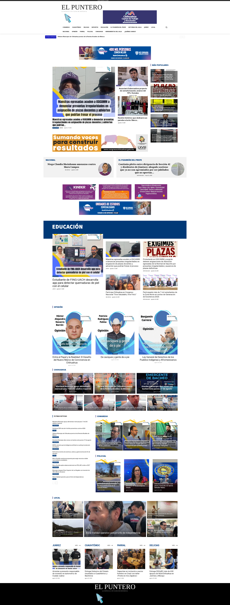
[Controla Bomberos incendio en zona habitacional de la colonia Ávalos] (108, 475)
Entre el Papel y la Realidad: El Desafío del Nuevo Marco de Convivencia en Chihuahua (72, 360)
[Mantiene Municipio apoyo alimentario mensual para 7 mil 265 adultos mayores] (72, 383)
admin (61, 127)
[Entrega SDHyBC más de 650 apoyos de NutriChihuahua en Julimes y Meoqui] (164, 559)
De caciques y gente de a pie (115, 357)
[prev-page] (53, 483)
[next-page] (56, 483)
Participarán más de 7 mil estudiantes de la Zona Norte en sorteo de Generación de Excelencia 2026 (160, 294)
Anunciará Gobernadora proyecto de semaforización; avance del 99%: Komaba (133, 90)
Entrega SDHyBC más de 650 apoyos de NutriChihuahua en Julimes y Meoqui (162, 573)
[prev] (181, 37)
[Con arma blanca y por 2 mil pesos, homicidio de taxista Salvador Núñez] (165, 475)
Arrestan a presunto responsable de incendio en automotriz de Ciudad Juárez (65, 573)
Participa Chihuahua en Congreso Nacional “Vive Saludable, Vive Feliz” (121, 293)
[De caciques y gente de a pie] (115, 332)
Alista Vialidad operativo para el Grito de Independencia (68, 477)
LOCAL (118, 85)
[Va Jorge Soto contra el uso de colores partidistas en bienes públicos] (109, 435)
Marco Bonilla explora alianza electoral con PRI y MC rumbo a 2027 (71, 465)
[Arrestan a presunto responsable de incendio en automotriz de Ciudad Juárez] (66, 559)
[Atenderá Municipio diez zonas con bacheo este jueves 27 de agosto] (157, 383)
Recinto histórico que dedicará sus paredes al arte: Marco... (132, 119)
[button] (166, 27)
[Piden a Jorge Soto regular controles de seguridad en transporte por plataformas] (136, 435)
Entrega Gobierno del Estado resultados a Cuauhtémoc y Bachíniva (96, 573)
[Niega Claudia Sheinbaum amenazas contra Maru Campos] (104, 169)
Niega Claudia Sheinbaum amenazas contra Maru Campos (72, 166)
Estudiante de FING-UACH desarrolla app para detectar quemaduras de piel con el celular (75, 283)
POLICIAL (100, 481)
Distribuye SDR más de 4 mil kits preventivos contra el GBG (68, 428)
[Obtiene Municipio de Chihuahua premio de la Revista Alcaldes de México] (115, 383)
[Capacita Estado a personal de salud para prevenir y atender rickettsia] (162, 510)
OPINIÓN (72, 353)
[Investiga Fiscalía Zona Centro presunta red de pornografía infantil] (136, 475)
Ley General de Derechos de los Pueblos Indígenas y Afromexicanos (158, 358)
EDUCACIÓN (55, 127)
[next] (184, 37)
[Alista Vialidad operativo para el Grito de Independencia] (115, 519)
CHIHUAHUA (121, 115)
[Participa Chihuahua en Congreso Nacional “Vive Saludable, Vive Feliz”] (123, 282)
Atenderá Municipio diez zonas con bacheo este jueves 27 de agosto (71, 440)
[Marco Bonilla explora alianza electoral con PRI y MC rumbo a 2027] (131, 403)
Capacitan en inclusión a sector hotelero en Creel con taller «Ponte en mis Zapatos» (130, 573)
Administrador (140, 175)
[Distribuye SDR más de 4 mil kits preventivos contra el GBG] (67, 510)
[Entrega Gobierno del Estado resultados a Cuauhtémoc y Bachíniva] (99, 559)
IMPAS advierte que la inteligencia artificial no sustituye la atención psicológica (83, 36)
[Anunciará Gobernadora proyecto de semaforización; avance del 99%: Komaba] (133, 76)
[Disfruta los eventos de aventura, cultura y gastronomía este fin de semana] (67, 528)
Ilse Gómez (67, 170)
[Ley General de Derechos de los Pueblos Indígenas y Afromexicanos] (158, 332)
